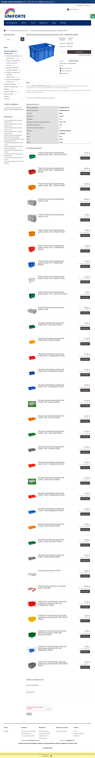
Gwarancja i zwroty (61, 731)
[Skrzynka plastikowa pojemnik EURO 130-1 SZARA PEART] (32, 450)
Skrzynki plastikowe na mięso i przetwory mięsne (13, 63)
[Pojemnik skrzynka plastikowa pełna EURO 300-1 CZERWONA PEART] (32, 172)
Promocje (7, 99)
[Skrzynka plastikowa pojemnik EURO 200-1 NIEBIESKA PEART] (32, 373)
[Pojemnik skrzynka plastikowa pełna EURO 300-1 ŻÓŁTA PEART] (32, 187)
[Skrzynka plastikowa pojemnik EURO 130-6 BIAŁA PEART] (32, 481)
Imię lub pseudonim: (32, 685)
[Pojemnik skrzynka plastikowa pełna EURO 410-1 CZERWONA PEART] (32, 249)
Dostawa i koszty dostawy (28, 731)
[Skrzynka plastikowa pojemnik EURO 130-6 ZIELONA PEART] (32, 543)
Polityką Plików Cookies (42, 754)
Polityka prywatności (44, 733)
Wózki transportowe (10, 84)
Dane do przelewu (79, 733)
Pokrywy (6, 89)
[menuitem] (11, 22)
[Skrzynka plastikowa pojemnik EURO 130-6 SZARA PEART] (32, 559)
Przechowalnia (43, 738)
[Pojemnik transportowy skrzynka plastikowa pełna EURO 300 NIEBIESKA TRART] (32, 650)
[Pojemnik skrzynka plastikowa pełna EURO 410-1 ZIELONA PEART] (32, 295)
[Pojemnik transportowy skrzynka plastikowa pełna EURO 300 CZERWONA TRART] (32, 604)
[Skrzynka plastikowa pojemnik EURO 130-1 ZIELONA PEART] (32, 435)
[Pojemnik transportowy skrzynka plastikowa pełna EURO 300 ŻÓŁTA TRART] (32, 619)
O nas (75, 731)
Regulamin (77, 736)
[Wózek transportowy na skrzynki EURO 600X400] (32, 590)
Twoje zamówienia (44, 731)
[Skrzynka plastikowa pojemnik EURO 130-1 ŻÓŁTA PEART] (32, 419)
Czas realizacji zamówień (28, 736)
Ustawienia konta (43, 736)
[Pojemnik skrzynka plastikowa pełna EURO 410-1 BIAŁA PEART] (32, 280)
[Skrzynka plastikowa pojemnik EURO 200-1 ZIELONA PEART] (32, 326)
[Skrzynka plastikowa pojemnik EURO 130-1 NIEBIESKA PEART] (32, 388)
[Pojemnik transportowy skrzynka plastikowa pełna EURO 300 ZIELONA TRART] (32, 634)
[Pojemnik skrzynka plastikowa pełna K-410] (32, 218)
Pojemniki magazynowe (11, 87)
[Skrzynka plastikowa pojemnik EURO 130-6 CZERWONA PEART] (32, 497)
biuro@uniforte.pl (33, 740)
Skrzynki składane (9, 91)
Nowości (6, 96)
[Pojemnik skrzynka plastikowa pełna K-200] (32, 311)
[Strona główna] (15, 12)
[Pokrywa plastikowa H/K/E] (32, 574)
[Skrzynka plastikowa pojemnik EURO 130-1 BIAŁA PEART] (32, 404)
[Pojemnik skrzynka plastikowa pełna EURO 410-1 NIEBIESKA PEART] (32, 265)
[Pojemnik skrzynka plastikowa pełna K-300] (32, 203)
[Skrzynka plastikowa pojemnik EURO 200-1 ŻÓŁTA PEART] (32, 342)
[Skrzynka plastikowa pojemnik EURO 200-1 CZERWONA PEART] (32, 357)
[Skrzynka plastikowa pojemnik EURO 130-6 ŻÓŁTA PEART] (32, 528)
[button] (65, 68)
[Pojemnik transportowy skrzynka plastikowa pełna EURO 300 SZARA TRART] (32, 665)
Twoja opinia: (30, 692)
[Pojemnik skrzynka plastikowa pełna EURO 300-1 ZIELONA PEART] (32, 156)
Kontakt (6, 731)
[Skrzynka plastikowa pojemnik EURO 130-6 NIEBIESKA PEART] (32, 512)
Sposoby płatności (26, 733)
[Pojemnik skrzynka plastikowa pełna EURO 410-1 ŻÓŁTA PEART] (32, 234)
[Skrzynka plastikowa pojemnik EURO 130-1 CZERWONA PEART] (32, 466)
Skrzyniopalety (8, 94)
